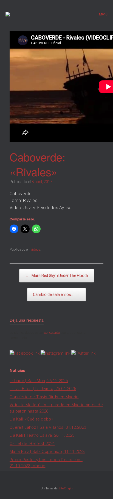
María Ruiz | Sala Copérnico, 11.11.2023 (47, 451)
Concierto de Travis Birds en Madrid (44, 396)
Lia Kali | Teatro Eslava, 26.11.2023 (42, 435)
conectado (52, 332)
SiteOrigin (65, 488)
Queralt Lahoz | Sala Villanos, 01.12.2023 (48, 427)
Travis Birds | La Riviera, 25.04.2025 (43, 388)
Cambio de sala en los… (56, 294)
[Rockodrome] (7, 14)
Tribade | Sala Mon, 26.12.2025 (39, 380)
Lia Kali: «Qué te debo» (31, 419)
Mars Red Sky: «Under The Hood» (56, 275)
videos (35, 249)
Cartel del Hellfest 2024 (32, 443)
